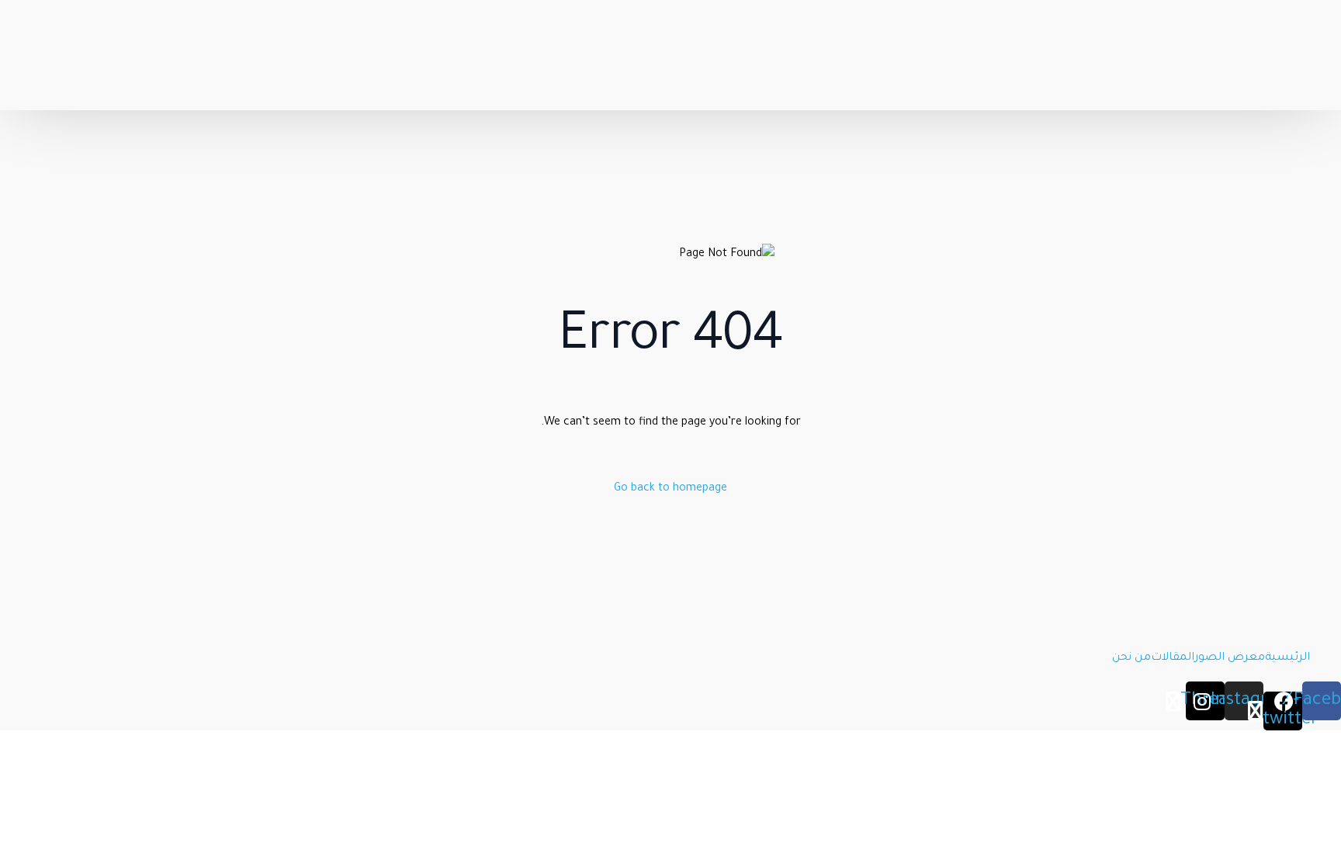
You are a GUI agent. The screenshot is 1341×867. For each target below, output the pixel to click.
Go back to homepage (670, 489)
